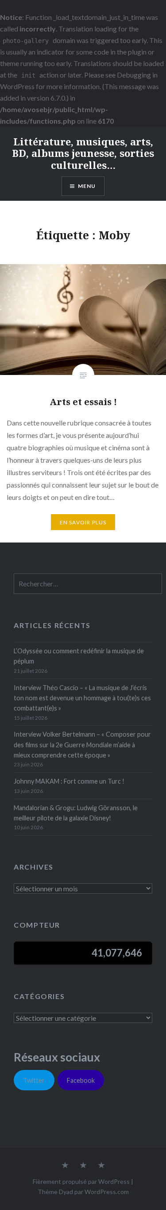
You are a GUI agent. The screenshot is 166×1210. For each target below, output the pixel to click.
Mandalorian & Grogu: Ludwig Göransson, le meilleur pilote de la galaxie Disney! (76, 813)
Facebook (81, 1080)
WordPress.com (107, 1191)
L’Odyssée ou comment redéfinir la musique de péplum (79, 656)
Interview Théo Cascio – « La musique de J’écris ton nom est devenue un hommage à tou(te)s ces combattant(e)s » (82, 698)
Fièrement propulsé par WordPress (81, 1181)
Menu (87, 186)
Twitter (34, 1080)
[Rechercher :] (88, 584)
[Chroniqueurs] (83, 1165)
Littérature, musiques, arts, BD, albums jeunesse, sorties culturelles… (83, 153)
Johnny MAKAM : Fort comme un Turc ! (69, 781)
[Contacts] (65, 1165)
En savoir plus (83, 522)
